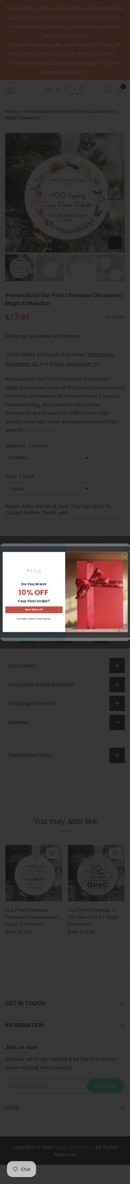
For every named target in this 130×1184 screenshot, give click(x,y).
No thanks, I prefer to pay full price (34, 618)
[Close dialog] (124, 555)
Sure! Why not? (34, 609)
